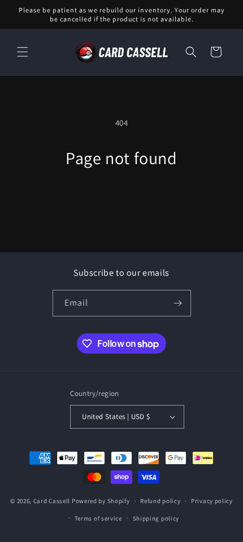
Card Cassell (51, 501)
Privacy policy (212, 501)
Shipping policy (156, 518)
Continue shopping (122, 198)
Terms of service (98, 518)
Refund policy (160, 501)
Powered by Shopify (101, 501)
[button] (22, 51)
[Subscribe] (178, 303)
